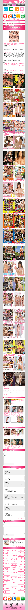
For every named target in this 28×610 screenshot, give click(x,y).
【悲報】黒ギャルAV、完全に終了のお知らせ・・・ (20, 446)
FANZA (7, 589)
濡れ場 (14, 567)
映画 (14, 569)
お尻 (7, 555)
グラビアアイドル (14, 578)
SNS (21, 550)
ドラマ (6, 571)
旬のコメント (18, 19)
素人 (7, 558)
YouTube (14, 585)
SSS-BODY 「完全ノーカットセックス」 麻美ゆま (13, 70)
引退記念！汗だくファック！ (17, 543)
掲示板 (16, 12)
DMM (9, 46)
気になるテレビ (21, 558)
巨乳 (21, 570)
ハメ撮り (7, 550)
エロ (21, 586)
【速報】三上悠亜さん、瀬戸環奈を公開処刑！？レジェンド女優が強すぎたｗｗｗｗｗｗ (20, 414)
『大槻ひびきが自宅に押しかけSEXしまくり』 (12, 338)
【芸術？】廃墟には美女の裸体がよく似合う (7, 436)
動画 (21, 564)
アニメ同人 (6, 12)
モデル (21, 589)
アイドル (21, 567)
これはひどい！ (21, 577)
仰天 (14, 575)
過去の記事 (10, 19)
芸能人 (4, 391)
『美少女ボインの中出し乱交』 (9, 291)
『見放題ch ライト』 (7, 388)
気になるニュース (14, 554)
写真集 (7, 563)
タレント (14, 564)
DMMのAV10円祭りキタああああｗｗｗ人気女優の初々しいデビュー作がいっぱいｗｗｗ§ (14, 437)
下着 (21, 580)
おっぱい (14, 560)
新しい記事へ (21, 396)
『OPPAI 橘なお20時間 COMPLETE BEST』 (11, 88)
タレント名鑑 (14, 19)
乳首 (6, 569)
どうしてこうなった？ (7, 585)
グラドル (14, 582)
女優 (6, 553)
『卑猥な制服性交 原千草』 (8, 371)
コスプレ (21, 575)
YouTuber (21, 591)
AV (21, 572)
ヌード (6, 592)
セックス (7, 576)
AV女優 (14, 550)
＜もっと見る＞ (6, 386)
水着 (14, 593)
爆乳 (7, 582)
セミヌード (6, 560)
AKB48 (6, 574)
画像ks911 (21, 555)
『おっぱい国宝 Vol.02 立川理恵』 (9, 260)
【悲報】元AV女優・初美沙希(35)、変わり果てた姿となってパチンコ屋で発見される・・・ (7, 414)
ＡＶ (21, 583)
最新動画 (11, 12)
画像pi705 (6, 579)
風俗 (22, 12)
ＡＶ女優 (14, 572)
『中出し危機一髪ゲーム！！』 (9, 228)
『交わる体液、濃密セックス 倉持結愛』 (10, 149)
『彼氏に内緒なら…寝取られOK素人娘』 (11, 213)
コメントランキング (22, 19)
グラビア (14, 589)
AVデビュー (6, 566)
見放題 (7, 391)
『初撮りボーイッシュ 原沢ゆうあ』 (10, 165)
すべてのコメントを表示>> (20, 468)
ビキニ (21, 552)
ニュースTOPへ (5, 19)
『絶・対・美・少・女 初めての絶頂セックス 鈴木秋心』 (13, 323)
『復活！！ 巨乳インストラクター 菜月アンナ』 (12, 102)
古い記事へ (6, 394)
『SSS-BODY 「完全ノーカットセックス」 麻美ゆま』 (13, 73)
